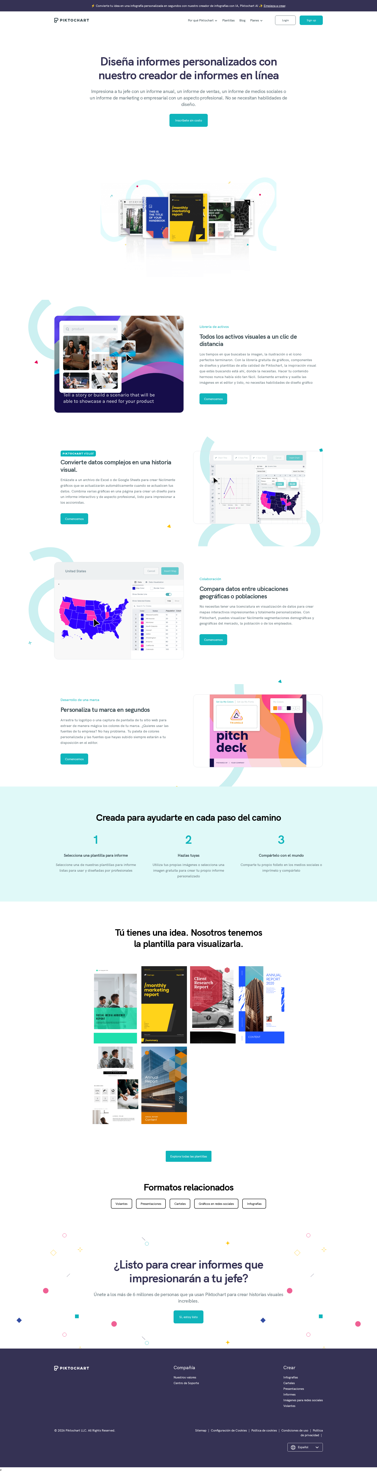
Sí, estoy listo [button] (188, 1317)
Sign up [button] (311, 20)
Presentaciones (151, 1204)
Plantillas (228, 20)
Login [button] (285, 20)
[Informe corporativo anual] (164, 1085)
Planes (254, 20)
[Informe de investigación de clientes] (213, 1005)
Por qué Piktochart (201, 20)
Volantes (121, 1204)
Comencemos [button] (213, 399)
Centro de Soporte (186, 1383)
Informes (289, 1394)
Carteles (180, 1204)
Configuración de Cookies (229, 1430)
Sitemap (200, 1430)
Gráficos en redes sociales (216, 1204)
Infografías (254, 1204)
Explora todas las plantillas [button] (188, 1156)
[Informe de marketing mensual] (164, 1005)
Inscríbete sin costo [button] (188, 120)
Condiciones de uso (294, 1430)
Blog (242, 20)
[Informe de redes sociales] (115, 1005)
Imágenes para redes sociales (303, 1400)
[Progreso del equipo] (115, 1085)
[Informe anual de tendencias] (261, 1005)
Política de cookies (264, 1430)
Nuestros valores (185, 1377)
